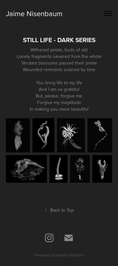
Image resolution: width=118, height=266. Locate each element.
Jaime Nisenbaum (34, 13)
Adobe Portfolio (70, 255)
